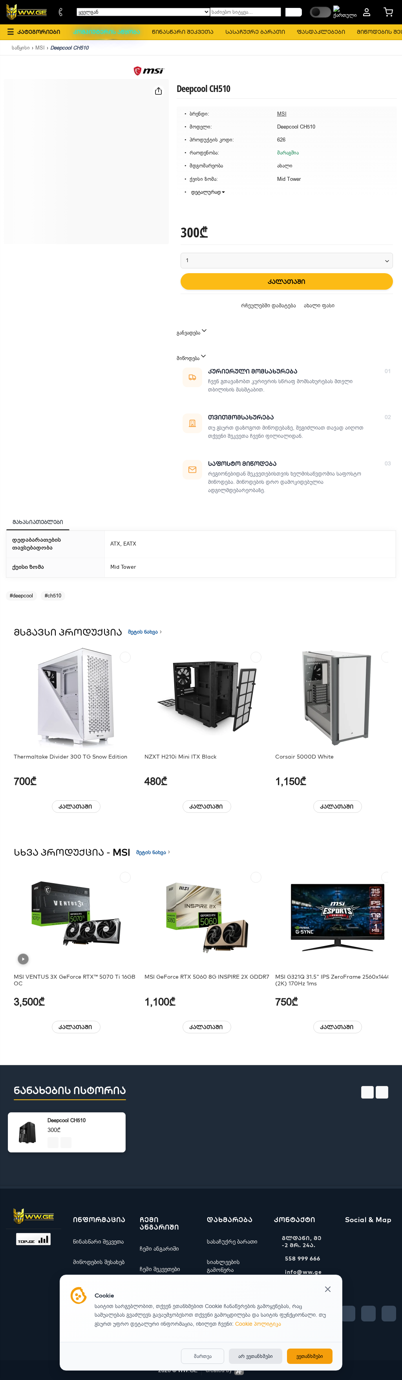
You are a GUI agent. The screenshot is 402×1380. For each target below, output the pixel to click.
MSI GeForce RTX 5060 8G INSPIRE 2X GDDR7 (206, 977)
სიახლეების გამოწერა (223, 1266)
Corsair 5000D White (304, 756)
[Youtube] (368, 1313)
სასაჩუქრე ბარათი (232, 1242)
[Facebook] (348, 1313)
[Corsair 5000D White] (337, 698)
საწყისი (21, 47)
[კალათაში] (53, 1142)
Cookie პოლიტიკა (258, 1324)
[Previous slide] (367, 1092)
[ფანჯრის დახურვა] (328, 1290)
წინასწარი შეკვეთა (98, 1242)
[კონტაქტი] (61, 12)
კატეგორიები (33, 32)
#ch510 (53, 595)
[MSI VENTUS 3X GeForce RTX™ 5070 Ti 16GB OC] (76, 918)
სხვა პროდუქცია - (72, 852)
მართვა (203, 1356)
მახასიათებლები (38, 522)
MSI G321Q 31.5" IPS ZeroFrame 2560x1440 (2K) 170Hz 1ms (333, 980)
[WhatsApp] (389, 1313)
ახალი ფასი (319, 305)
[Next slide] (382, 1092)
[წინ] (293, 12)
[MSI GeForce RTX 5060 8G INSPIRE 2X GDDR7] (206, 918)
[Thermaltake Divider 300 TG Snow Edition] (76, 698)
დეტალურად (205, 192)
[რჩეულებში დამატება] (125, 657)
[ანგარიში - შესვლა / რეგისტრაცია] (367, 12)
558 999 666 (302, 1258)
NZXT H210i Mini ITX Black (180, 756)
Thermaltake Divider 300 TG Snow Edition (70, 756)
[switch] (320, 12)
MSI (40, 47)
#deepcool (21, 595)
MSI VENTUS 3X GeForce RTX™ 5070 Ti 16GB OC (74, 980)
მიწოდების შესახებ (98, 1262)
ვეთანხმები (309, 1356)
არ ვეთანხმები (255, 1356)
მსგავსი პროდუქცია (68, 632)
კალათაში (75, 806)
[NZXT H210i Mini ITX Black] (206, 698)
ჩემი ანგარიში (159, 1249)
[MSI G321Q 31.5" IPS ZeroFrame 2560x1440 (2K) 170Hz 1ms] (337, 918)
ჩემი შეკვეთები (160, 1269)
